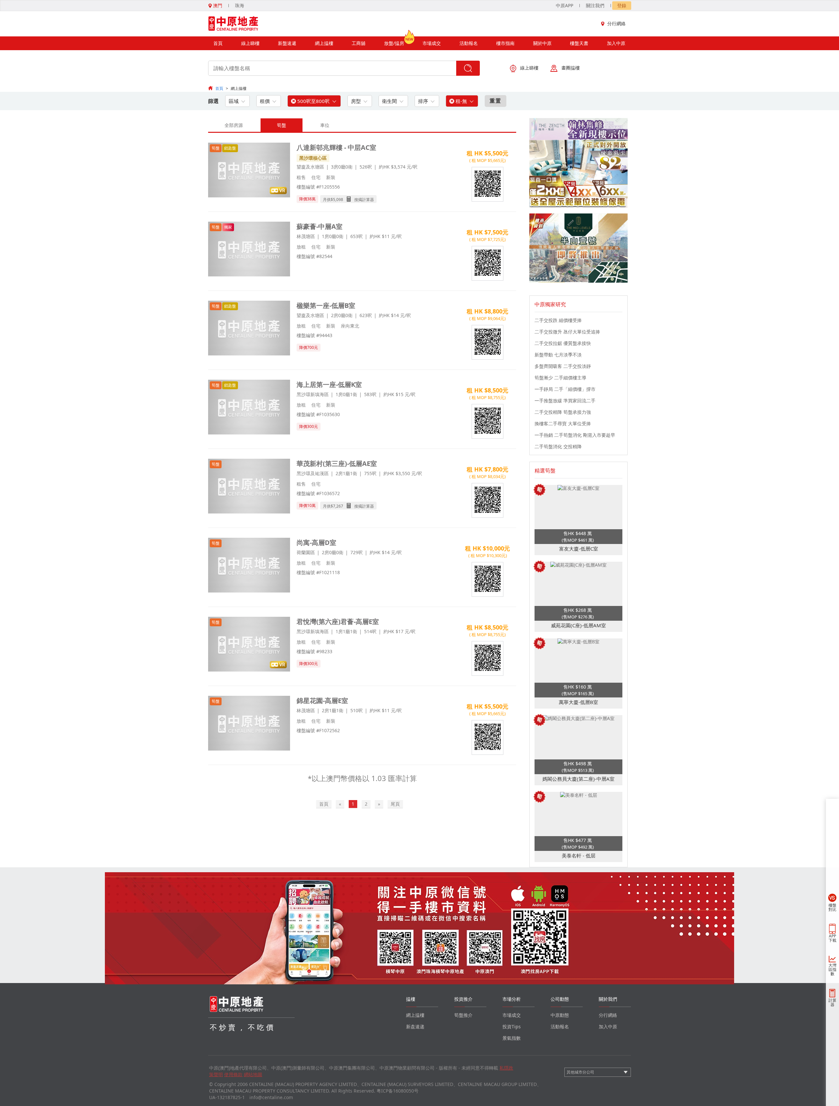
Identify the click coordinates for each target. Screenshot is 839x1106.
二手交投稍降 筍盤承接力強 (563, 412)
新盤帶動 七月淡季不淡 (558, 355)
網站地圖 (253, 1074)
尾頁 (395, 804)
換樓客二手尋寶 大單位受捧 (563, 423)
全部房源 (233, 125)
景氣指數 (511, 1038)
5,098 (338, 199)
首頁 (218, 43)
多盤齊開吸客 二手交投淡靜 (563, 366)
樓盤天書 (579, 43)
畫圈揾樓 (570, 68)
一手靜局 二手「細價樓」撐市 (565, 389)
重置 (495, 100)
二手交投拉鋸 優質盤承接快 (563, 343)
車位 (324, 125)
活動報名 (468, 43)
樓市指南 (505, 43)
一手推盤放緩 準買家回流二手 (565, 400)
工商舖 (358, 43)
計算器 (832, 1002)
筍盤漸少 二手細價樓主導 (560, 377)
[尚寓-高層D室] (249, 566)
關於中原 (542, 43)
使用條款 (233, 1074)
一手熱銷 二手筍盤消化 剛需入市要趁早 (575, 435)
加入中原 (616, 43)
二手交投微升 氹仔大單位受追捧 (567, 332)
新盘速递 (415, 1026)
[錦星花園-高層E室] (249, 724)
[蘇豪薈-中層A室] (249, 250)
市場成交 (431, 43)
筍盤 (281, 125)
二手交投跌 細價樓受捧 (558, 320)
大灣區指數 (832, 969)
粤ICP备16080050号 (398, 1091)
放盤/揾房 (394, 43)
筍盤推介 (463, 1015)
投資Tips (511, 1026)
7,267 (338, 506)
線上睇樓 (250, 43)
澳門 (217, 5)
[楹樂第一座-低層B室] (249, 329)
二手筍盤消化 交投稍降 (558, 446)
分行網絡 (616, 23)
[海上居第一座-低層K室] (249, 408)
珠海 (239, 5)
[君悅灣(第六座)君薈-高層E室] (249, 645)
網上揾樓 (324, 43)
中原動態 (560, 1015)
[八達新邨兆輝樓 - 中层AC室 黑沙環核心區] (249, 171)
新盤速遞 (287, 43)
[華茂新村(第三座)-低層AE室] (249, 487)
